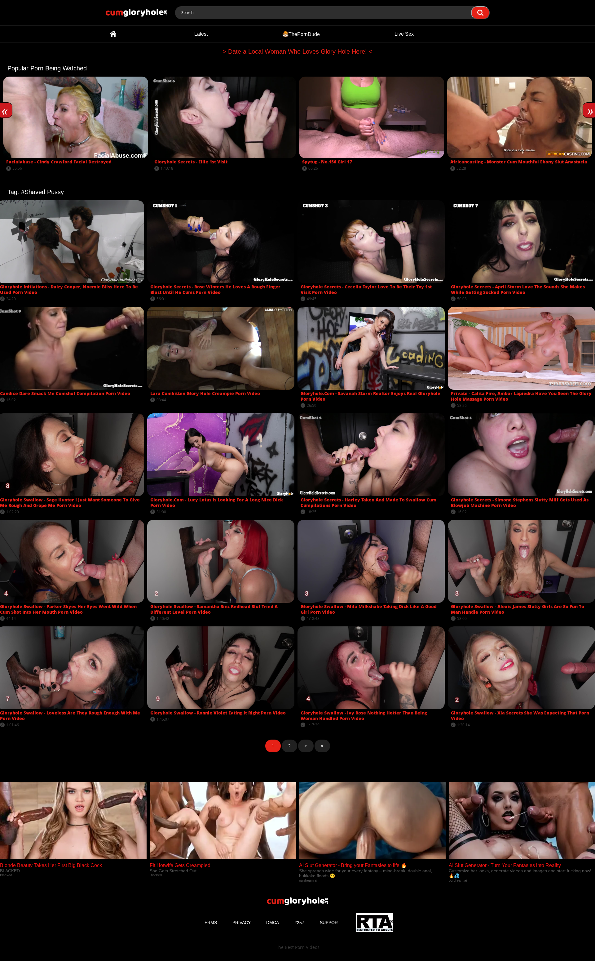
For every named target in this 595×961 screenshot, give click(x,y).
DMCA (272, 922)
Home (113, 34)
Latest (201, 34)
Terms (209, 922)
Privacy (241, 922)
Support (330, 922)
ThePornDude (304, 34)
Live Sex (404, 34)
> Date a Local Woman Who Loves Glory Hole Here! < (297, 51)
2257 (299, 922)
